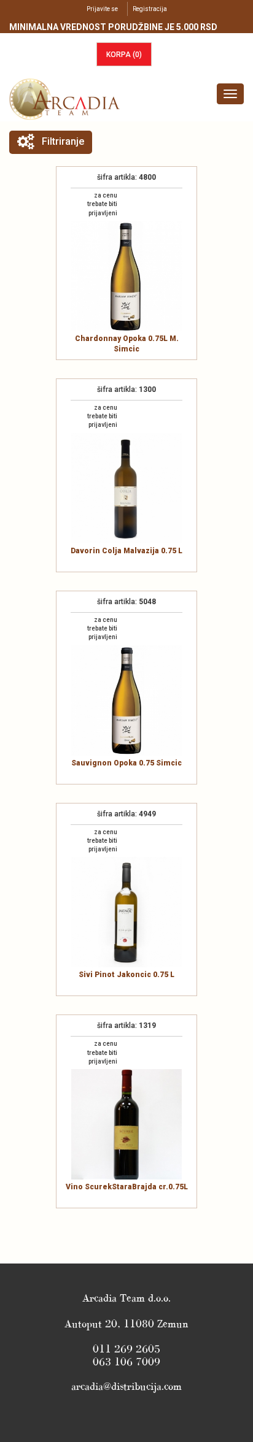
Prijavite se (102, 9)
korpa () (124, 54)
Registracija (150, 9)
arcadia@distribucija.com (126, 1386)
